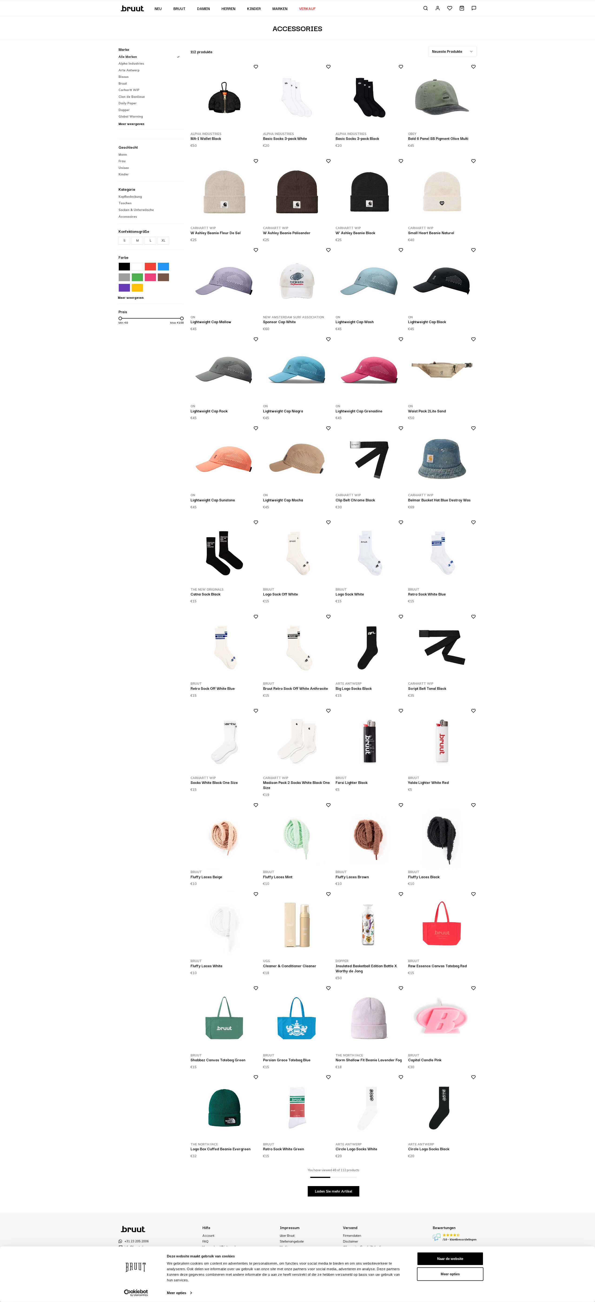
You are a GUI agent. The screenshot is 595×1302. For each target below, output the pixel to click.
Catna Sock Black (205, 594)
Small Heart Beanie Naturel (431, 232)
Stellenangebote (292, 1241)
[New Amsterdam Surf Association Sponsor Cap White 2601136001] (297, 281)
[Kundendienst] (473, 8)
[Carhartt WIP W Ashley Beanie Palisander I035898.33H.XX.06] (297, 192)
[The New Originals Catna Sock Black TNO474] (225, 553)
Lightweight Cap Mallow (211, 321)
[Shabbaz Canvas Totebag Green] (225, 1019)
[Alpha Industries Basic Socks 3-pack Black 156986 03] (370, 98)
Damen (203, 8)
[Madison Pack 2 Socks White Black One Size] (297, 742)
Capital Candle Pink (424, 1059)
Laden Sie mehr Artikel (333, 1191)
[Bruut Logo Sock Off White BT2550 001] (297, 553)
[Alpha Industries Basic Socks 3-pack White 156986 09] (297, 98)
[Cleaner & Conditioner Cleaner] (297, 925)
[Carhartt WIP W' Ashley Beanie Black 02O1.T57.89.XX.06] (370, 192)
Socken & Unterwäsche (136, 210)
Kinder (254, 8)
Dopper (124, 110)
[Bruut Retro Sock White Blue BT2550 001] (442, 553)
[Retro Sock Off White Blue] (225, 648)
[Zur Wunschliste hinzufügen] (254, 68)
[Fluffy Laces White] (225, 925)
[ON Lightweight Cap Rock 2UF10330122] (225, 370)
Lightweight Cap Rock (209, 411)
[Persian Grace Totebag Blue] (297, 1019)
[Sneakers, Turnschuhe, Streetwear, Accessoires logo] (133, 8)
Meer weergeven (131, 124)
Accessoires (128, 216)
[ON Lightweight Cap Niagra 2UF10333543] (297, 370)
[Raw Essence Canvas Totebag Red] (442, 925)
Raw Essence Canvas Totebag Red (437, 965)
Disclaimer (350, 1241)
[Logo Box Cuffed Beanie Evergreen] (225, 1108)
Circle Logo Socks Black (428, 1148)
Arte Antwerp (129, 70)
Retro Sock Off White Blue (213, 688)
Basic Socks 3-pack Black (357, 138)
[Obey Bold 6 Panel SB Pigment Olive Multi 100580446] (442, 98)
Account (208, 1235)
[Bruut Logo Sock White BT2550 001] (370, 553)
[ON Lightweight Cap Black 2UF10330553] (442, 281)
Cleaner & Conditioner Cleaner (289, 965)
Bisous (124, 77)
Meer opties (176, 1293)
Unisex (124, 168)
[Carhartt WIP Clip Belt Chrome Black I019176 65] (370, 459)
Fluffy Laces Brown (352, 876)
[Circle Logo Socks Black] (442, 1108)
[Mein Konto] (437, 8)
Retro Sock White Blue (427, 594)
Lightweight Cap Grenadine (359, 411)
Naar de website (450, 1259)
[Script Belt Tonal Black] (442, 648)
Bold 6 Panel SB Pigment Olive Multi (438, 138)
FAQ (205, 1241)
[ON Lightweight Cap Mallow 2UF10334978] (225, 281)
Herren (228, 8)
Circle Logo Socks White (356, 1148)
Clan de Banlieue (132, 97)
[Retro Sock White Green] (297, 1108)
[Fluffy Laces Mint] (297, 836)
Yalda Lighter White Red (428, 782)
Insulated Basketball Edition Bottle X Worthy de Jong (366, 968)
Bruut (179, 8)
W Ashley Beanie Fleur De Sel (216, 232)
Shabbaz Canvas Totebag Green (218, 1059)
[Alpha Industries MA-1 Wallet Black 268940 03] (225, 98)
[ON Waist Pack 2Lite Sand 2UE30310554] (442, 370)
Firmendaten (352, 1235)
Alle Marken (128, 57)
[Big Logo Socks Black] (370, 648)
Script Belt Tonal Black (427, 688)
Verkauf (307, 8)
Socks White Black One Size (214, 782)
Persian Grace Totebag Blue (287, 1059)
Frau (122, 161)
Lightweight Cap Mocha (283, 500)
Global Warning (131, 116)
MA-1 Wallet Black (206, 138)
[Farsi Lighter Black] (370, 742)
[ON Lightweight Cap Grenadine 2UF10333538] (370, 370)
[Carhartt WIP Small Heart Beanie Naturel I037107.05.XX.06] (442, 192)
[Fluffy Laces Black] (442, 836)
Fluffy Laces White (206, 965)
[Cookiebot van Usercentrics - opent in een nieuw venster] (136, 1292)
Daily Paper (128, 103)
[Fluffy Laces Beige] (225, 836)
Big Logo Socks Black (354, 688)
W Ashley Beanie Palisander (287, 232)
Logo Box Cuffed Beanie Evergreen (221, 1148)
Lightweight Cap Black (427, 321)
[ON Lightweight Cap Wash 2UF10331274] (370, 281)
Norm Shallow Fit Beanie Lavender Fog (369, 1059)
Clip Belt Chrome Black (355, 500)
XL (163, 240)
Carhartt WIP (129, 90)
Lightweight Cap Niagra (283, 411)
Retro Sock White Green (283, 1148)
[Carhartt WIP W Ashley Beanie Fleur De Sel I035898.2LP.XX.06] (225, 192)
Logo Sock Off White (280, 594)
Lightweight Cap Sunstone (213, 500)
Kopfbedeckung (130, 196)
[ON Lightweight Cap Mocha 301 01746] (297, 459)
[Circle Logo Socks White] (370, 1108)
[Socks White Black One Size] (225, 742)
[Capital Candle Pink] (442, 1019)
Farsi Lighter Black (351, 782)
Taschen (125, 203)
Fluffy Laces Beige (206, 876)
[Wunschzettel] (449, 8)
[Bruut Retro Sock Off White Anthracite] (297, 648)
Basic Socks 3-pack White (285, 138)
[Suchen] (425, 8)
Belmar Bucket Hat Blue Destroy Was (439, 500)
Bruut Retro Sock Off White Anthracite (295, 688)
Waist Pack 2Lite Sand (427, 411)
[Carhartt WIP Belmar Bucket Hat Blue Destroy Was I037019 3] (442, 459)
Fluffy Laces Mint (277, 876)
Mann (123, 154)
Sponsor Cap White (279, 321)
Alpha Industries (131, 63)
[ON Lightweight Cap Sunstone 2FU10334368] (225, 459)
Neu (158, 8)
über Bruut (287, 1235)
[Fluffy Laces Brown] (370, 836)
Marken (280, 8)
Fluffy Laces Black (424, 876)
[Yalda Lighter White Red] (442, 742)
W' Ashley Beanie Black (355, 232)
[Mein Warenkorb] (461, 8)
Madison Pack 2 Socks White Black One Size (296, 784)
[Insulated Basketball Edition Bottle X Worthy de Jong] (370, 925)
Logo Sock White (350, 594)
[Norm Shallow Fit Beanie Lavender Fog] (370, 1019)
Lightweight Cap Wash (355, 321)
